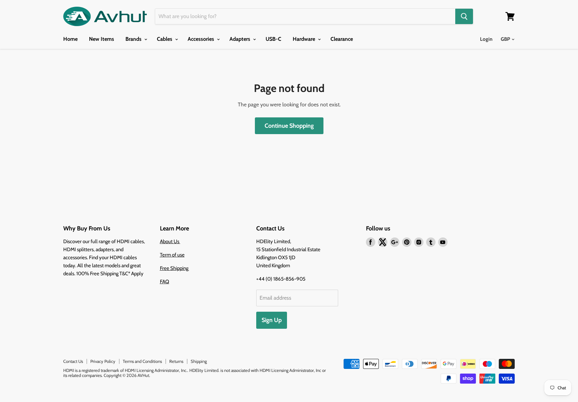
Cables (165, 39)
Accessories (201, 39)
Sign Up (272, 320)
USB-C (273, 39)
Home (70, 39)
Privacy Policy (102, 361)
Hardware (304, 39)
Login (486, 39)
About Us (170, 241)
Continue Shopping (289, 125)
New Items (101, 39)
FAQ (164, 282)
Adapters (240, 39)
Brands (134, 39)
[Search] (464, 16)
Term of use (172, 255)
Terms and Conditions (142, 361)
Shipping (199, 361)
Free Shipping (174, 268)
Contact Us (73, 361)
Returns (176, 361)
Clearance (341, 39)
